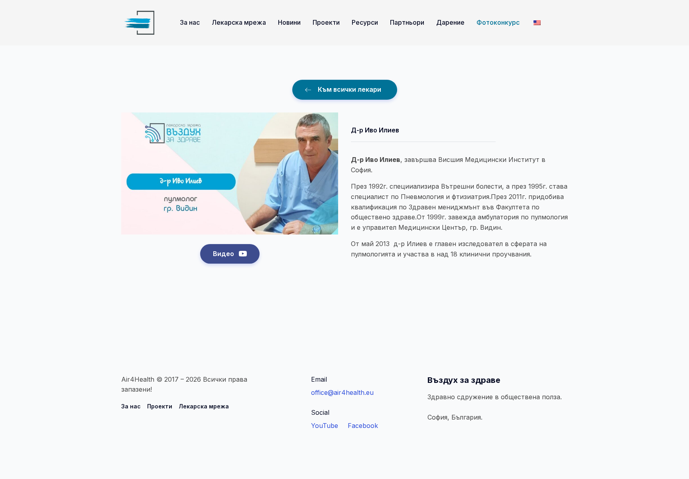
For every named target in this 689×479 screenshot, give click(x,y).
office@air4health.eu (342, 392)
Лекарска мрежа (239, 22)
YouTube (324, 426)
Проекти (326, 22)
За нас (190, 22)
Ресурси (365, 22)
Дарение (450, 22)
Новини (289, 22)
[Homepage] (137, 23)
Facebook (363, 426)
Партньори (407, 22)
